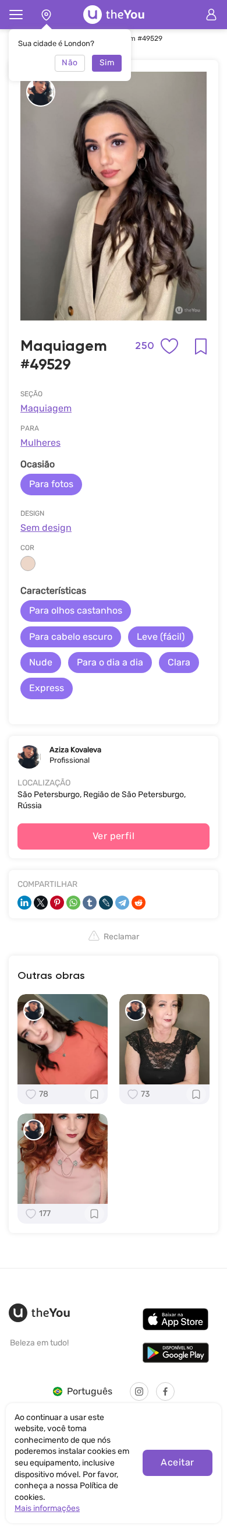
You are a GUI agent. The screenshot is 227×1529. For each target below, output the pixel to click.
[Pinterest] (57, 903)
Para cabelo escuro (70, 636)
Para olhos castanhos (75, 610)
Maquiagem (46, 408)
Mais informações (47, 1508)
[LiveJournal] (106, 903)
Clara (179, 662)
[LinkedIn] (24, 903)
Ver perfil (114, 835)
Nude (40, 662)
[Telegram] (122, 903)
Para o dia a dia (110, 662)
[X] (41, 903)
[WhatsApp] (73, 903)
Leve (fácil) (161, 636)
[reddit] (139, 903)
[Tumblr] (90, 903)
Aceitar (177, 1462)
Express (46, 687)
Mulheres (40, 442)
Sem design (46, 527)
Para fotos (51, 483)
